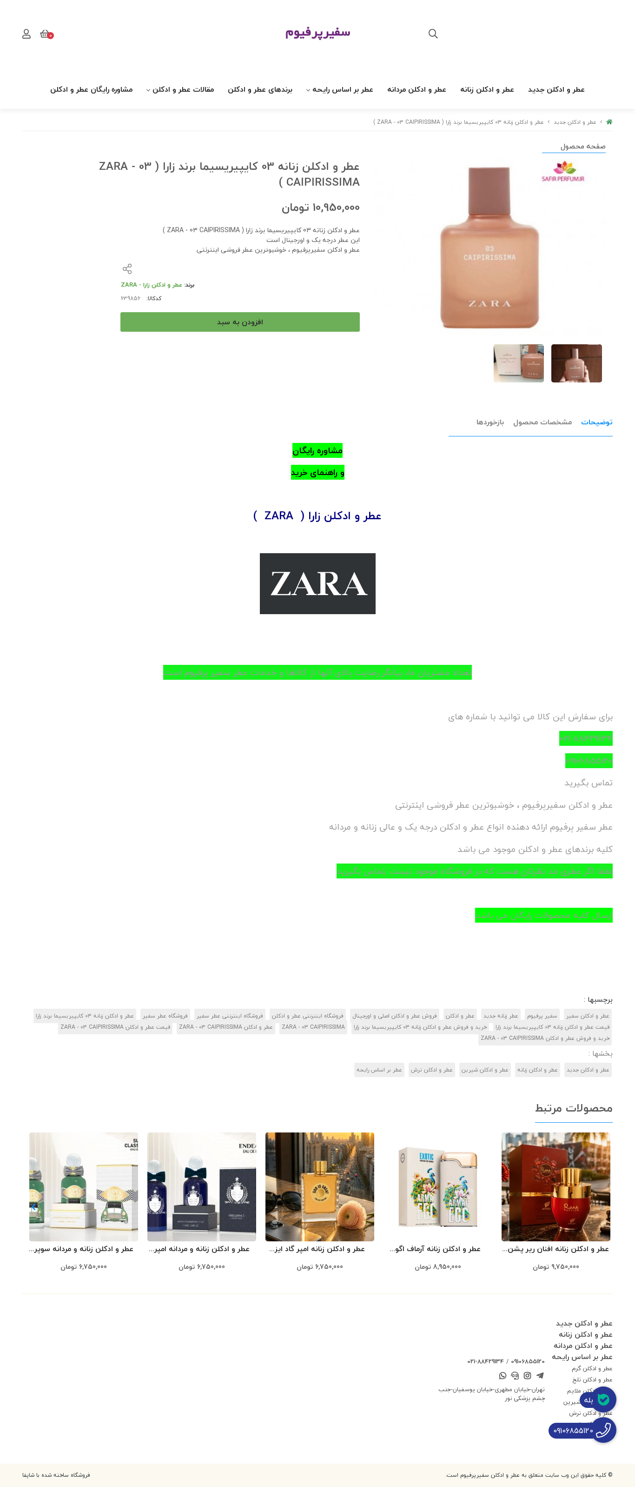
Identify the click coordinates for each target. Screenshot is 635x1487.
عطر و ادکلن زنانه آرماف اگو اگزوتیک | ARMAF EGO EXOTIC (438, 1249)
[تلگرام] (540, 1376)
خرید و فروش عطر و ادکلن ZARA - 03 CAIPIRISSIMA (545, 1038)
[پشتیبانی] (515, 1376)
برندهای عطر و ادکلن (260, 89)
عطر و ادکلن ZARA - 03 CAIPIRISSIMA (226, 1027)
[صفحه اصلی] (609, 122)
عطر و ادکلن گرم (592, 1368)
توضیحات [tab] (597, 422)
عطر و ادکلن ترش (432, 1070)
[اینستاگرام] (528, 1376)
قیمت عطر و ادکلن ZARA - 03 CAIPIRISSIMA (115, 1027)
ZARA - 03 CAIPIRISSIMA (313, 1027)
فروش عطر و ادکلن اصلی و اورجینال (394, 1016)
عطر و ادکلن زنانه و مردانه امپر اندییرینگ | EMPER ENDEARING (201, 1249)
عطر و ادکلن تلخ (593, 1379)
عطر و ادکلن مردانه (416, 89)
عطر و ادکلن (460, 1016)
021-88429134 (485, 1361)
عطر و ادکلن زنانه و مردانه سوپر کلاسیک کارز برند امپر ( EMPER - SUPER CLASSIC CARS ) (84, 1249)
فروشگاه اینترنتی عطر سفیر (230, 1016)
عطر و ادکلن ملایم (590, 1391)
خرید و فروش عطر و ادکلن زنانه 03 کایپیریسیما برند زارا (420, 1027)
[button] (33, 1207)
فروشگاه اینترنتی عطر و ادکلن (308, 1016)
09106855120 (528, 1361)
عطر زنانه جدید (500, 1016)
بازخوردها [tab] (490, 422)
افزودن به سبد (240, 321)
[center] (433, 34)
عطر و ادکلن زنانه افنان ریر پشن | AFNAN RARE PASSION (556, 1249)
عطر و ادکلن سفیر (587, 1016)
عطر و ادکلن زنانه (487, 89)
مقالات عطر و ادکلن (183, 89)
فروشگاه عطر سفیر (165, 1016)
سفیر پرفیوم (542, 1016)
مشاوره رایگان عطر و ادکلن (91, 89)
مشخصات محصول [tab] (542, 422)
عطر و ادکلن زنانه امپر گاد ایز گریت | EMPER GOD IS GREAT (319, 1249)
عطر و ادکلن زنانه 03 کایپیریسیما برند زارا (85, 1016)
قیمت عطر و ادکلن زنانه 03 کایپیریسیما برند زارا (552, 1027)
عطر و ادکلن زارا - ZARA (151, 285)
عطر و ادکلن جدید (556, 89)
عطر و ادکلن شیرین (485, 1070)
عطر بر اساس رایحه (342, 89)
